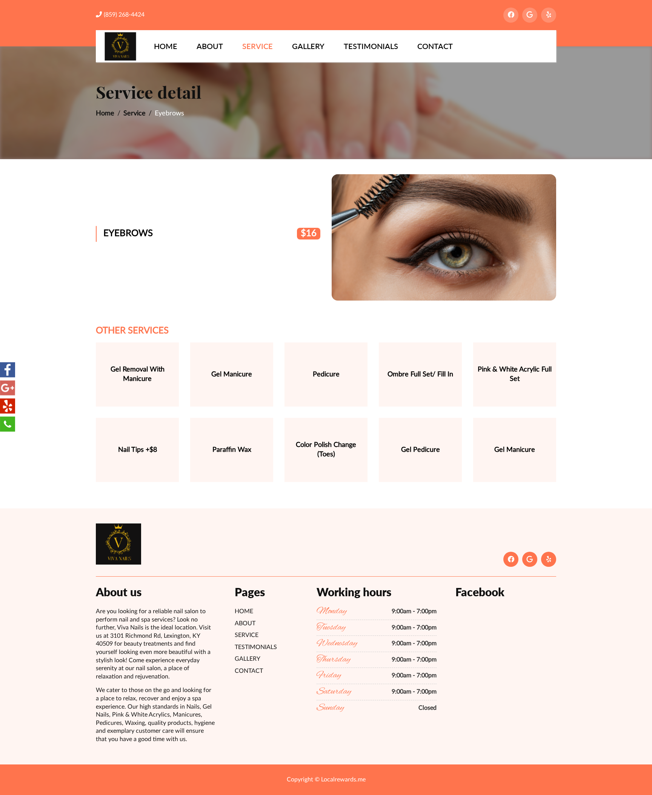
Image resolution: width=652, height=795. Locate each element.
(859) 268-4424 (124, 15)
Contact (435, 46)
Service (257, 46)
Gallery (308, 46)
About (210, 46)
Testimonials (371, 46)
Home (165, 46)
